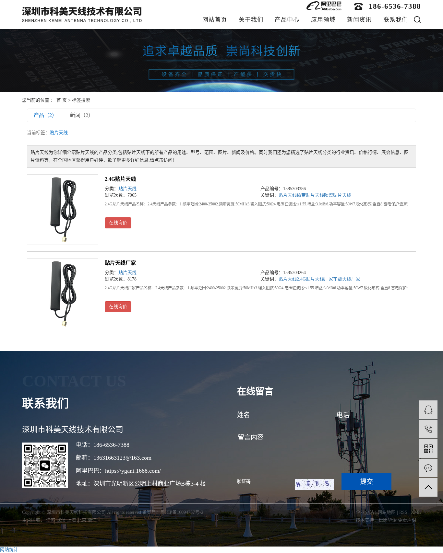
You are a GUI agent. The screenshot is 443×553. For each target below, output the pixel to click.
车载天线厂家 (346, 279)
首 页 (61, 100)
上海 (71, 520)
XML (416, 512)
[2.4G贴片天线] (62, 209)
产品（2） (45, 115)
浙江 (92, 520)
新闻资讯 (359, 20)
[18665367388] (428, 429)
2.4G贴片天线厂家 (315, 279)
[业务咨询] (428, 409)
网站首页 (214, 20)
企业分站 (365, 512)
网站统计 (9, 549)
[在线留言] (428, 468)
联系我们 (395, 20)
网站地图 (386, 512)
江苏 (50, 520)
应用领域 (323, 20)
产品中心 (287, 20)
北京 (81, 520)
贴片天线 (127, 188)
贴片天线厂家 (120, 263)
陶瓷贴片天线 (337, 195)
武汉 (61, 520)
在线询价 (118, 222)
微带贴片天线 (310, 195)
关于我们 (251, 20)
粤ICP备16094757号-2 (182, 512)
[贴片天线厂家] (62, 293)
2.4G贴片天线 (120, 179)
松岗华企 (387, 520)
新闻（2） (81, 115)
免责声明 (407, 520)
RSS (403, 512)
